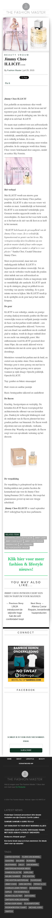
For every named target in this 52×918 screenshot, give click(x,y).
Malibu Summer (12, 876)
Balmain (20, 861)
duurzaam (36, 880)
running (31, 861)
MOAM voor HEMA (13, 904)
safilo (8, 892)
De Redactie (20, 787)
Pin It (7, 83)
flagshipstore (31, 904)
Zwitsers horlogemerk (16, 900)
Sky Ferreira (26, 544)
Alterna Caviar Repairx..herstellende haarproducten (39, 609)
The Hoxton (28, 876)
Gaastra (9, 861)
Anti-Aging (30, 896)
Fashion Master (14, 70)
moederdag (35, 888)
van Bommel (32, 865)
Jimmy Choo (40, 538)
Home (9, 759)
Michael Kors (35, 907)
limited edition (12, 857)
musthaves (10, 865)
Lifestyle (30, 759)
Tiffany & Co (39, 884)
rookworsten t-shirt (15, 907)
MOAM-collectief (13, 896)
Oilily (21, 865)
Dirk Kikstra (25, 884)
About (18, 759)
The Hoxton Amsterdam (16, 880)
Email (26, 741)
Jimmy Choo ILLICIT (14, 541)
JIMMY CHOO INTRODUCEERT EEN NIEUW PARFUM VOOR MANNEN (23, 594)
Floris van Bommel (31, 857)
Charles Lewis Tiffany (16, 888)
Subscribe (26, 750)
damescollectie (13, 872)
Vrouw (23, 55)
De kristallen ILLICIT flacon (18, 538)
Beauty (10, 55)
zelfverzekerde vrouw (17, 548)
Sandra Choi (11, 544)
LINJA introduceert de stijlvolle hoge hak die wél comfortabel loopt (15, 612)
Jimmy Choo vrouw (34, 541)
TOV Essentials (21, 892)
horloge (28, 872)
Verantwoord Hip (26, 763)
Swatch (9, 911)
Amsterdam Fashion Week (17, 869)
